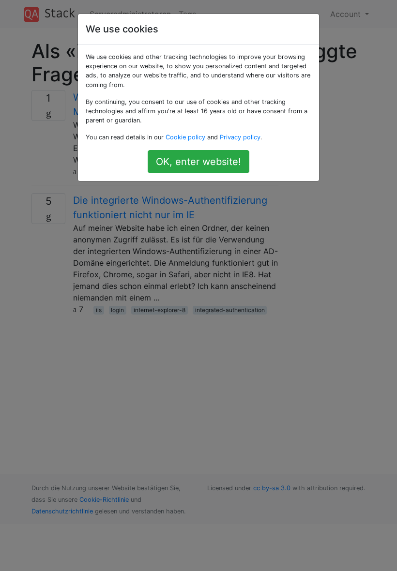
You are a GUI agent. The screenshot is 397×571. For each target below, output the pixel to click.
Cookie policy (185, 137)
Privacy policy (240, 137)
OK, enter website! (198, 161)
